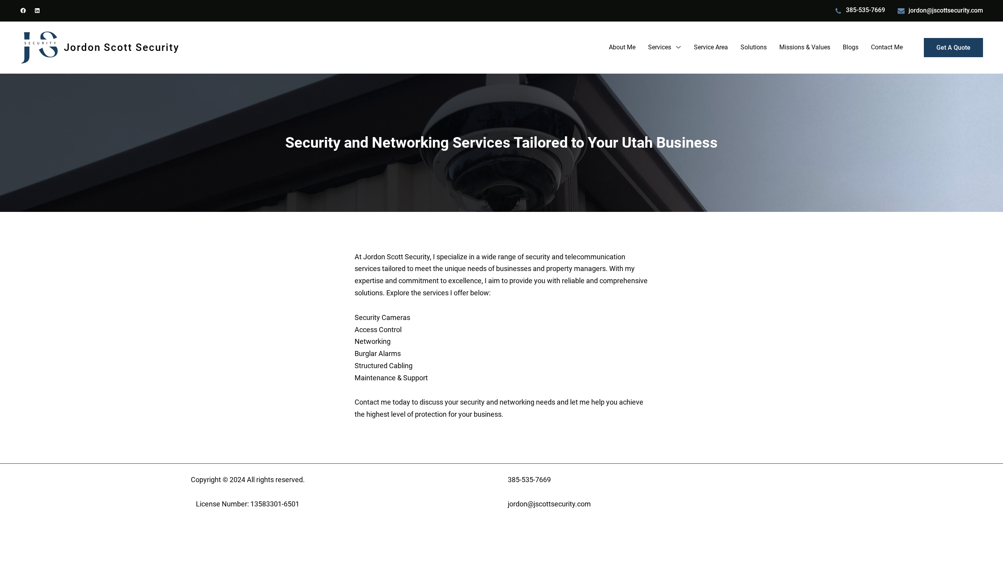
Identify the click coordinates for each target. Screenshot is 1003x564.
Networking (373, 341)
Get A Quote (953, 47)
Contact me (373, 402)
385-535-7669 (865, 10)
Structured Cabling (384, 366)
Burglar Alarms (378, 354)
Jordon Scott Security (121, 47)
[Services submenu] (678, 47)
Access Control (378, 330)
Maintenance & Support (391, 378)
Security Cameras (382, 318)
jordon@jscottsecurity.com (946, 10)
